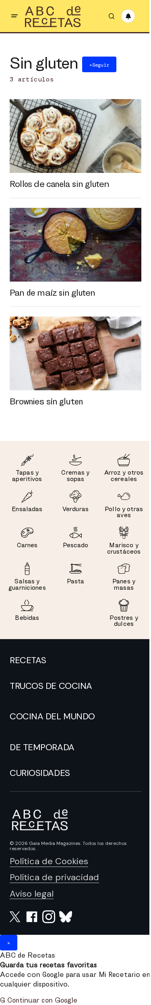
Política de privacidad (54, 877)
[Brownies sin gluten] (75, 353)
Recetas (28, 660)
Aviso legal (32, 893)
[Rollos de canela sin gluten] (75, 136)
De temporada (42, 747)
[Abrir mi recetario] (128, 16)
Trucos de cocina (51, 686)
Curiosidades (40, 773)
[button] (14, 16)
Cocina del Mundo (52, 716)
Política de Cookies (49, 861)
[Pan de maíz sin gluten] (75, 245)
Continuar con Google (38, 1000)
